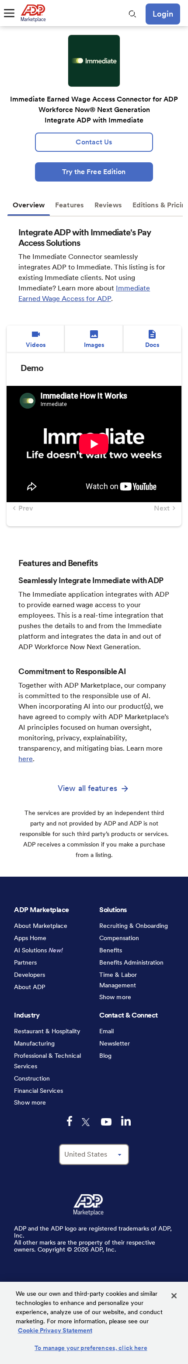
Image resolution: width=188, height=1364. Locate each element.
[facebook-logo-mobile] (69, 1121)
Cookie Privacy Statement (55, 1330)
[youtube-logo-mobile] (106, 1122)
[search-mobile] (132, 14)
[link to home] (33, 13)
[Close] (174, 1295)
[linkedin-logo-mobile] (126, 1121)
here (25, 759)
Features (69, 205)
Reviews (108, 205)
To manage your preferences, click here (91, 1347)
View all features (87, 788)
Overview (29, 205)
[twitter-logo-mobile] (86, 1122)
